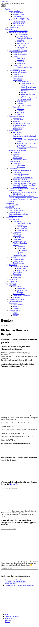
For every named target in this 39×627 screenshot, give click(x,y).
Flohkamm (20, 237)
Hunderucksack (18, 76)
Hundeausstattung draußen (17, 71)
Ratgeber (7, 9)
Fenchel (15, 315)
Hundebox (16, 74)
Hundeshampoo (22, 227)
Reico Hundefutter (18, 294)
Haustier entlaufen (18, 25)
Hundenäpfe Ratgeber (20, 54)
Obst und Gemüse (14, 310)
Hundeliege (20, 60)
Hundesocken (17, 277)
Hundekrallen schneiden (20, 266)
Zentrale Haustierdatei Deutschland (20, 20)
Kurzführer (20, 112)
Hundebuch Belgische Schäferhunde (24, 183)
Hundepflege (9, 217)
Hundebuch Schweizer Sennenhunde (24, 185)
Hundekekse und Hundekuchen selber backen (19, 585)
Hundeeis (16, 306)
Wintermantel (21, 165)
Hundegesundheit (14, 11)
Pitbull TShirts (21, 45)
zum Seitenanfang (6, 568)
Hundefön (20, 225)
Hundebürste (17, 239)
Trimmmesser (21, 246)
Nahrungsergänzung (15, 301)
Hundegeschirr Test (23, 81)
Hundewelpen (9, 203)
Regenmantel (21, 167)
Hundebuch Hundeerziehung (22, 170)
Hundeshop (8, 29)
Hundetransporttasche (19, 72)
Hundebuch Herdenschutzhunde (23, 178)
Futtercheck (16, 297)
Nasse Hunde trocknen (24, 223)
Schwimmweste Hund (20, 159)
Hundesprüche (13, 27)
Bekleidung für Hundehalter (17, 32)
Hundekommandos (15, 212)
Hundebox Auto (18, 120)
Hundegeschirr (17, 80)
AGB (6, 614)
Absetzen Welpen (14, 205)
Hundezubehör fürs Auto (16, 116)
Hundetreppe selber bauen (25, 67)
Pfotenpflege (13, 265)
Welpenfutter (21, 288)
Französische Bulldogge (24, 38)
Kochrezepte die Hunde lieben (14, 580)
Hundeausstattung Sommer (17, 150)
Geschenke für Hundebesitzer (18, 31)
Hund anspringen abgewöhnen (18, 214)
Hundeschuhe (17, 276)
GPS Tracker (17, 114)
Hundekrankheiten (18, 14)
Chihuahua (20, 40)
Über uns (8, 620)
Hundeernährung (10, 283)
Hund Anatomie (18, 16)
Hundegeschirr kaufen (24, 100)
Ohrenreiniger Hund (19, 256)
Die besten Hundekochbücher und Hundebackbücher (15, 582)
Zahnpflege (12, 257)
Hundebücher (13, 168)
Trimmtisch (20, 252)
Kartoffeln (16, 314)
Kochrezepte (13, 303)
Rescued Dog (21, 42)
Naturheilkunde (18, 13)
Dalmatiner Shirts (22, 47)
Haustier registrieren (19, 22)
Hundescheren (17, 232)
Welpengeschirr (22, 101)
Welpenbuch (17, 172)
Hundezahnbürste (18, 259)
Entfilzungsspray (22, 228)
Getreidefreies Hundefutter (21, 295)
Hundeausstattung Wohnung (18, 51)
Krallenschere (21, 268)
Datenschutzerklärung (12, 616)
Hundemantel (17, 163)
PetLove (23, 92)
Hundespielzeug (14, 130)
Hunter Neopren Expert (28, 87)
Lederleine (20, 110)
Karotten (15, 312)
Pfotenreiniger (17, 272)
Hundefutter (12, 285)
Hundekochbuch (18, 305)
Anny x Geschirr (26, 105)
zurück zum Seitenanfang (9, 488)
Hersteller (20, 103)
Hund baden (17, 221)
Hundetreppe (17, 65)
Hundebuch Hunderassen (21, 174)
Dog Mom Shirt (22, 36)
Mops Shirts (20, 49)
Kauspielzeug (17, 132)
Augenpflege (13, 279)
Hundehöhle (21, 63)
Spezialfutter (17, 286)
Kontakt (7, 622)
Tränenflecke (13, 281)
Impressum (8, 618)
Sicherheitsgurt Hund (19, 125)
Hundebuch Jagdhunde (20, 179)
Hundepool (16, 152)
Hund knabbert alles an (16, 210)
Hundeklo (16, 69)
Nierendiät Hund (22, 290)
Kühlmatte (16, 156)
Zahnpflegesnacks (18, 263)
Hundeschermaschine (19, 241)
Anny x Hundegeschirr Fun (29, 98)
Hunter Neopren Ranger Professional (28, 90)
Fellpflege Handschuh (20, 243)
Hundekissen (21, 58)
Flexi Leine (20, 109)
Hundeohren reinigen (15, 254)
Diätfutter (20, 292)
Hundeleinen (17, 107)
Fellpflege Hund (14, 219)
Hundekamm (17, 236)
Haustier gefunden (18, 23)
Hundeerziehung (10, 207)
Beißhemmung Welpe (15, 216)
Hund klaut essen (14, 208)
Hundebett (16, 56)
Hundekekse (17, 308)
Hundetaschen (17, 78)
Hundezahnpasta (18, 261)
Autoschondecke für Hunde (21, 123)
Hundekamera (17, 52)
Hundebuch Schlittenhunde (21, 181)
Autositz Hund (17, 129)
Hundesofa (20, 61)
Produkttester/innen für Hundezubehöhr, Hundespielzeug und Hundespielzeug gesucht (23, 197)
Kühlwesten (16, 154)
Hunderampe (17, 118)
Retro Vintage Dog (23, 43)
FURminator (17, 234)
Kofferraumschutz (18, 127)
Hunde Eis (13, 484)
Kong (18, 134)
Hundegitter (16, 121)
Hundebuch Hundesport (20, 176)
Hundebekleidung (14, 161)
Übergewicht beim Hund (20, 18)
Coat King (24, 250)
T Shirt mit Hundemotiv (20, 34)
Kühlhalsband (17, 158)
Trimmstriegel (21, 248)
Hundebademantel (22, 230)
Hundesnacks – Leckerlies (17, 299)
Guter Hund (4, 2)
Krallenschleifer (22, 270)
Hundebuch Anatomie (20, 187)
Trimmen (15, 245)
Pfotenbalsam (17, 274)
